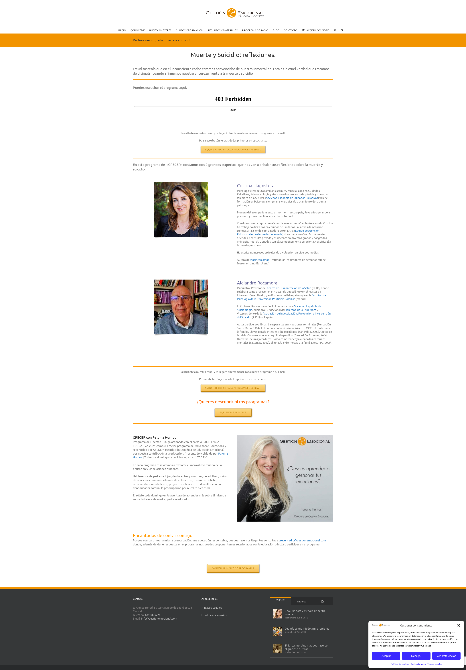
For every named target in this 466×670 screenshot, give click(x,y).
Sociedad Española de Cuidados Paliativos (292, 197)
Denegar (416, 655)
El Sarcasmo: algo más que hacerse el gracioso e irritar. (306, 647)
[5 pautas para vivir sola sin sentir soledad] (277, 613)
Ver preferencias (446, 655)
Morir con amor (259, 259)
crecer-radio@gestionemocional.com (302, 540)
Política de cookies (400, 663)
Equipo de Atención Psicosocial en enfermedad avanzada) (278, 232)
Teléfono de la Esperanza (301, 309)
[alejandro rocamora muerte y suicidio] (181, 281)
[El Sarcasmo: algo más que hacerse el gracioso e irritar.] (277, 648)
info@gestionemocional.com (159, 618)
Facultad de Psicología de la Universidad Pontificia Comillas (281, 296)
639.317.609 (152, 614)
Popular (280, 599)
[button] (459, 625)
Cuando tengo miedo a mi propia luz (307, 628)
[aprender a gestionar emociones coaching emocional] (285, 436)
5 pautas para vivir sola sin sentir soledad (305, 612)
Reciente (301, 601)
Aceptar (386, 655)
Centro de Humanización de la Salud (289, 288)
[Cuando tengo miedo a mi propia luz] (277, 631)
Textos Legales (418, 663)
